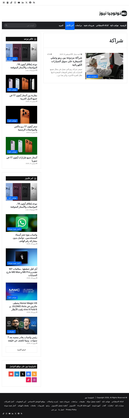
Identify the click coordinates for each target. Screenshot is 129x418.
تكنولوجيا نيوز (89, 397)
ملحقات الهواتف (23, 406)
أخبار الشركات (9, 402)
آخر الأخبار (70, 25)
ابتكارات (110, 406)
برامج (48, 406)
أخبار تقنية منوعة (10, 406)
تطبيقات (82, 402)
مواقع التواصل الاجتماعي (36, 402)
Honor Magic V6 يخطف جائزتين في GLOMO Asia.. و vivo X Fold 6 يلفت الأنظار (23, 306)
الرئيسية (123, 25)
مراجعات (78, 25)
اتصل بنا (61, 410)
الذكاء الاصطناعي (102, 25)
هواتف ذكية (114, 25)
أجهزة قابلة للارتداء (83, 406)
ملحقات (33, 406)
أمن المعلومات (21, 402)
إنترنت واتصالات (52, 402)
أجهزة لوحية (96, 406)
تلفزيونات (41, 406)
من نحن (54, 410)
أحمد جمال (77, 54)
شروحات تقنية (89, 25)
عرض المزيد (21, 350)
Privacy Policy (71, 410)
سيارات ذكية (119, 406)
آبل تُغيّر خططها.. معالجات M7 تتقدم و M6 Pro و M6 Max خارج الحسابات (21, 272)
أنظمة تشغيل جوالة (93, 402)
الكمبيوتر (72, 406)
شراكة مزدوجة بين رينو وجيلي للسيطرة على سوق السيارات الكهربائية (66, 61)
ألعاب (104, 406)
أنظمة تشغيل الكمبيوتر (60, 406)
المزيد (61, 25)
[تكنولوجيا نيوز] (113, 13)
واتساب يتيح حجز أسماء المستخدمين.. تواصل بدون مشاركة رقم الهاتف (25, 237)
